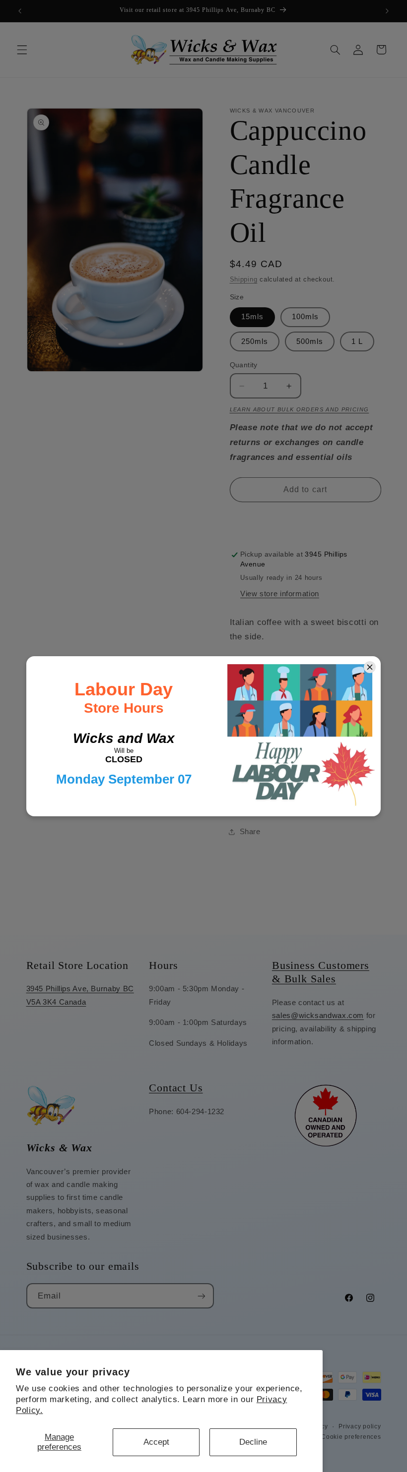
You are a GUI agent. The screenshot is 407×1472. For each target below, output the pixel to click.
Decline (253, 1442)
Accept (156, 1442)
